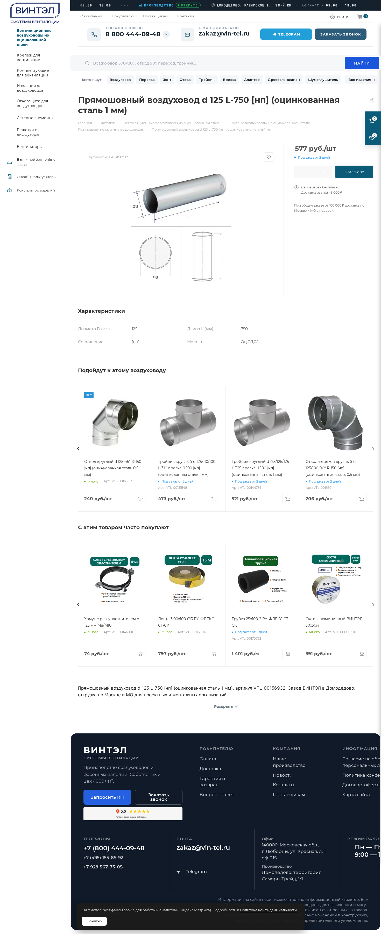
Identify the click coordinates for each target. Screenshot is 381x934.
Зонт (167, 79)
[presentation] (78, 448)
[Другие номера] (166, 34)
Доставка (210, 768)
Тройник (207, 79)
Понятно (94, 921)
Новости (283, 775)
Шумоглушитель (323, 79)
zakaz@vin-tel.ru (203, 847)
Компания (287, 748)
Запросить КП (107, 797)
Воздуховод (120, 79)
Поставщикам (289, 794)
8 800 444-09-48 (133, 34)
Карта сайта (356, 794)
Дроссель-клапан (284, 79)
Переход (147, 79)
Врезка (229, 79)
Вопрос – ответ (217, 794)
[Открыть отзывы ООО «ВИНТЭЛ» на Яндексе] (132, 813)
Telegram (289, 34)
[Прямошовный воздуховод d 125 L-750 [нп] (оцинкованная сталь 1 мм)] (181, 226)
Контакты (283, 784)
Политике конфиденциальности (268, 910)
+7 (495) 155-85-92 (103, 857)
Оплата (208, 758)
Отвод (185, 79)
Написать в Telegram (192, 871)
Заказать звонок (158, 797)
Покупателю (216, 748)
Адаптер (252, 79)
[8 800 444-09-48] (114, 848)
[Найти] (362, 63)
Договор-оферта (361, 784)
